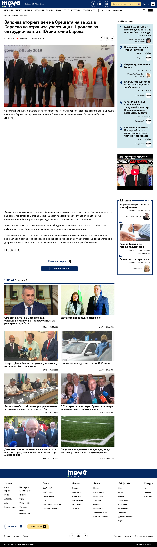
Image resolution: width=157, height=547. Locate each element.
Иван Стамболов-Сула (133, 217)
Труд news (140, 58)
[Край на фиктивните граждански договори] (135, 232)
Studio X (150, 544)
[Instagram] (106, 4)
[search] (144, 10)
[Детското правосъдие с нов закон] (87, 300)
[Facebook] (93, 4)
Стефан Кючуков (144, 253)
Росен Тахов (137, 269)
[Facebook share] (101, 38)
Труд (13, 38)
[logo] (11, 4)
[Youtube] (100, 4)
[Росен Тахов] (146, 268)
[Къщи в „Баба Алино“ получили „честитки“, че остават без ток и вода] (31, 346)
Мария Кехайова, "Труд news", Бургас (135, 75)
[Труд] (77, 473)
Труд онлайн (139, 95)
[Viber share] (106, 38)
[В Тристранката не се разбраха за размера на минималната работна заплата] (87, 388)
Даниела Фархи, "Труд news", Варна (136, 40)
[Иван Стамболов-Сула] (146, 216)
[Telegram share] (112, 38)
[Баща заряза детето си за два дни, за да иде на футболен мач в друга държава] (87, 431)
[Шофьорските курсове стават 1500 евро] (87, 346)
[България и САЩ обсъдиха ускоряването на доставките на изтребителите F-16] (31, 388)
